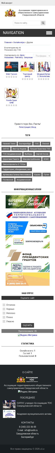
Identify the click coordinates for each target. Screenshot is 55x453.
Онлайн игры (19, 42)
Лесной (45, 144)
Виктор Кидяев (19, 149)
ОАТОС (6, 149)
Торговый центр (27, 75)
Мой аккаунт (6, 3)
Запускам (28, 57)
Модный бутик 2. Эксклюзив (43, 75)
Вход (34, 127)
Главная (8, 42)
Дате (22, 55)
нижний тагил (9, 144)
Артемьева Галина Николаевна (17, 174)
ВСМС (46, 159)
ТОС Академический (12, 154)
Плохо (9, 317)
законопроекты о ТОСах (14, 164)
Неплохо (10, 313)
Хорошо (10, 309)
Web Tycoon (11, 74)
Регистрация (24, 127)
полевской (8, 180)
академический (24, 180)
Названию (9, 57)
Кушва (37, 174)
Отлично (10, 305)
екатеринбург (25, 144)
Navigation (13, 33)
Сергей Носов (42, 154)
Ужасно (10, 321)
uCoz (42, 449)
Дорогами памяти (11, 159)
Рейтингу (19, 57)
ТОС (37, 144)
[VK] (52, 2)
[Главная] (27, 15)
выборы (28, 154)
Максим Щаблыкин (31, 159)
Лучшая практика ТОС (40, 149)
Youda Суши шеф (11, 101)
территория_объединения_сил (17, 169)
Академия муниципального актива (34, 414)
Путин (46, 174)
